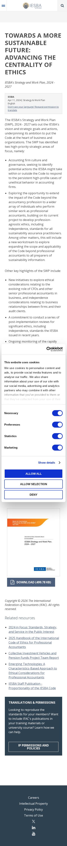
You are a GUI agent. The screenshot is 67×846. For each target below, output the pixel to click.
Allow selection (33, 484)
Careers (33, 798)
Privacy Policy (33, 809)
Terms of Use (33, 815)
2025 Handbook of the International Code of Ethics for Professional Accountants (34, 642)
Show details (46, 462)
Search (62, 5)
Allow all (33, 473)
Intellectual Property (33, 804)
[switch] (57, 424)
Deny (33, 494)
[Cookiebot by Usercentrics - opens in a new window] (47, 349)
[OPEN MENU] (3, 5)
